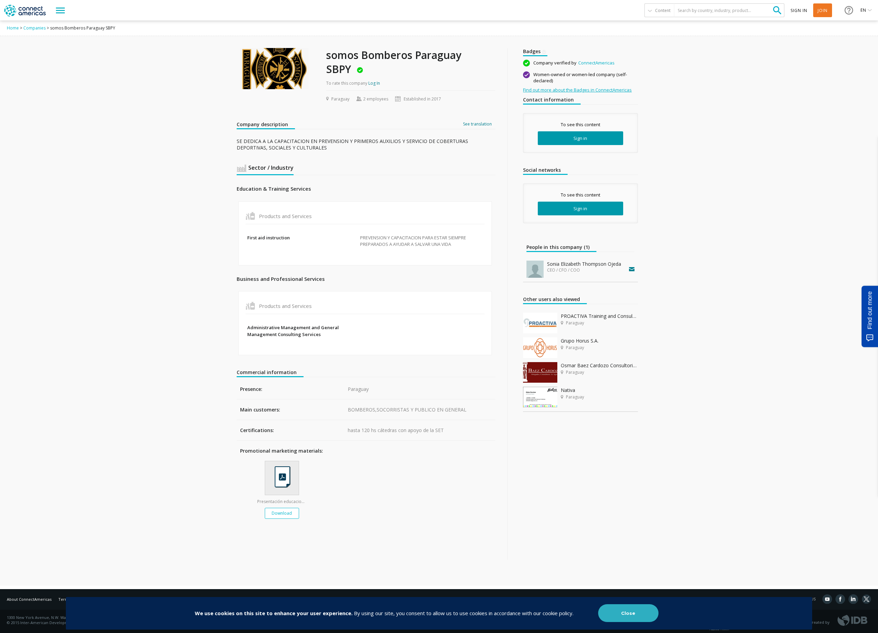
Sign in (580, 138)
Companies (34, 28)
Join (823, 10)
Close (628, 613)
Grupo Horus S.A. (579, 340)
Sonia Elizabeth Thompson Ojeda (584, 264)
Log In (374, 83)
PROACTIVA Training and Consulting (599, 316)
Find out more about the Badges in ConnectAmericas (577, 90)
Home (13, 28)
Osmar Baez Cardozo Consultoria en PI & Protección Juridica (599, 365)
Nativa (568, 390)
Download (282, 513)
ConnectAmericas (596, 63)
